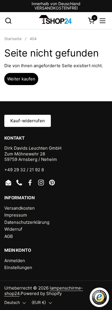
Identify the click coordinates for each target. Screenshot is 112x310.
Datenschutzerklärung (26, 222)
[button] (8, 20)
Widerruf (13, 229)
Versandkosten (19, 208)
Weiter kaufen (21, 79)
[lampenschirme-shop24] (55, 21)
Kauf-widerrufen (27, 120)
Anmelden (14, 260)
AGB (8, 236)
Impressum (15, 215)
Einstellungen (18, 267)
